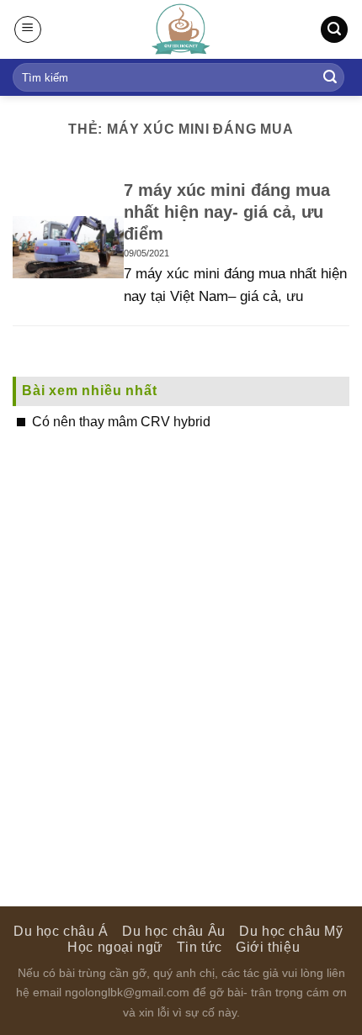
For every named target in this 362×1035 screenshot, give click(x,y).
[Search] (334, 30)
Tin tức (199, 947)
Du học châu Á (61, 931)
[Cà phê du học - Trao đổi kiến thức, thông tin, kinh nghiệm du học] (181, 29)
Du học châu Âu (174, 931)
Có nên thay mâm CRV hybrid (121, 422)
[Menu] (27, 29)
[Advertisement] (181, 646)
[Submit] (330, 77)
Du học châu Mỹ (291, 931)
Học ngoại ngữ (115, 947)
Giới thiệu (268, 947)
